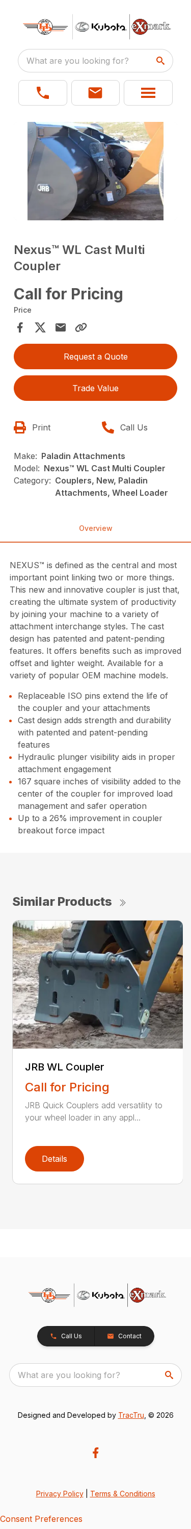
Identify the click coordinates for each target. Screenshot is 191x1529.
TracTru (131, 1415)
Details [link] (54, 1159)
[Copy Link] (81, 327)
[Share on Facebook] (20, 327)
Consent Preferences (41, 1519)
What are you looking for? (77, 61)
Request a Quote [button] (96, 356)
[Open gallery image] (96, 171)
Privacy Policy (60, 1493)
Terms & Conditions (122, 1493)
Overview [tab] (96, 528)
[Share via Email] (60, 327)
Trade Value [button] (95, 388)
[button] (42, 93)
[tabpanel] (96, 172)
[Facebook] (95, 1452)
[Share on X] (40, 327)
